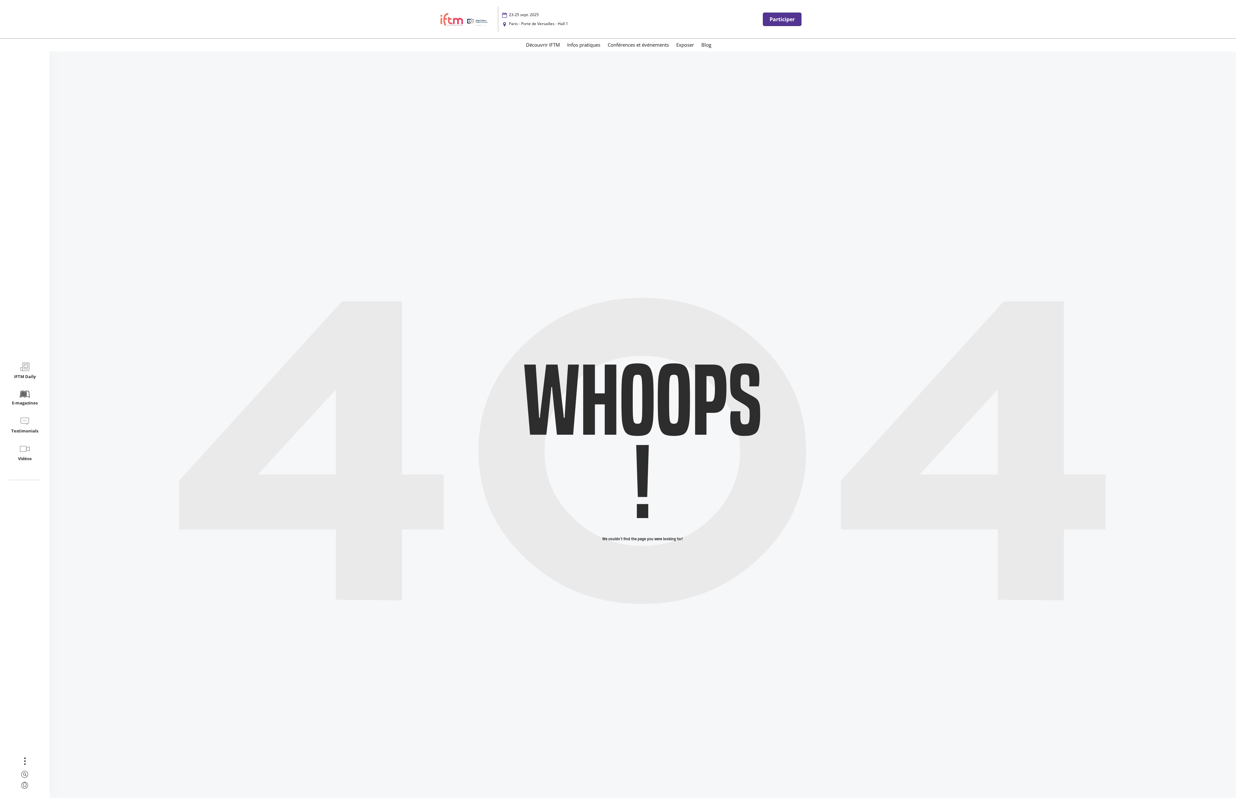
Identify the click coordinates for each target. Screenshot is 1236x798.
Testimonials (24, 431)
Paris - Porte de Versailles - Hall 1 (538, 23)
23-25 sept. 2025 (524, 14)
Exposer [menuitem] (685, 45)
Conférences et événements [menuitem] (638, 45)
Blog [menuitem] (706, 45)
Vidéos (25, 458)
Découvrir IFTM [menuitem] (543, 45)
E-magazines (25, 403)
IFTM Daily (25, 376)
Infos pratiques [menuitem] (583, 45)
